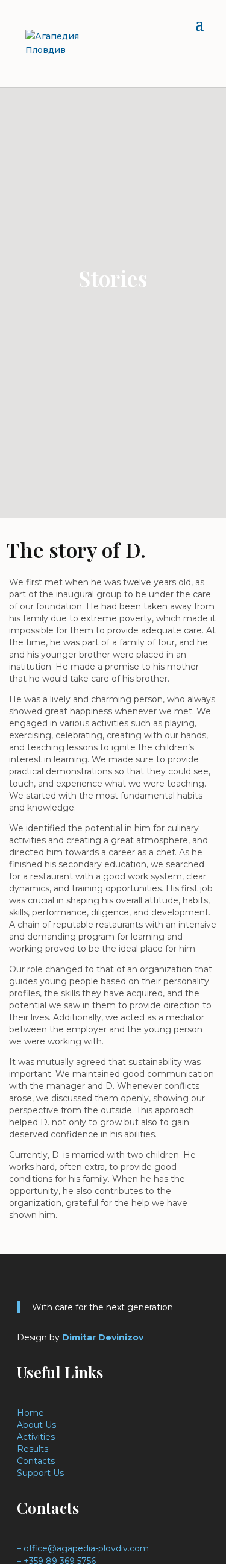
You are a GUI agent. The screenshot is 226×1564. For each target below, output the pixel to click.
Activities (36, 1436)
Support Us (40, 1473)
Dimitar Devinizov (102, 1337)
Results (32, 1448)
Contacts (36, 1461)
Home (30, 1412)
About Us (36, 1424)
